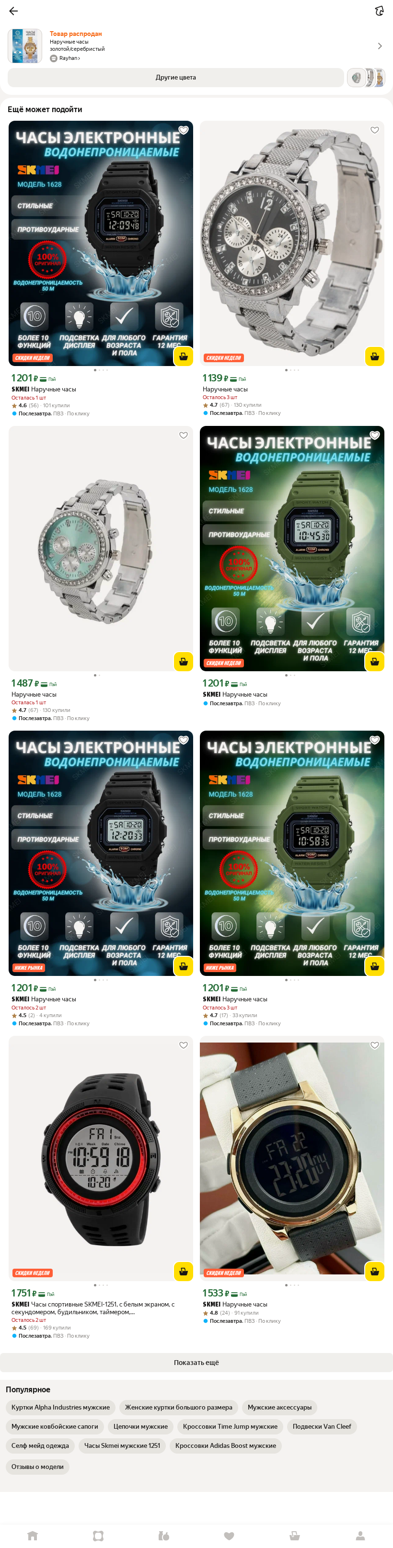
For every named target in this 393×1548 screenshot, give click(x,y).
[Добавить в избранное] (183, 130)
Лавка (163, 1536)
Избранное (229, 1536)
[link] (61, 1407)
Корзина (295, 1536)
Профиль (360, 1536)
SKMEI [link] (20, 390)
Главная (33, 1536)
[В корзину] (183, 356)
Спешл (98, 1536)
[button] (13, 11)
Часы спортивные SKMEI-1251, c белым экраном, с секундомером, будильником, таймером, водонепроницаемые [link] (93, 1308)
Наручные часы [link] (44, 389)
